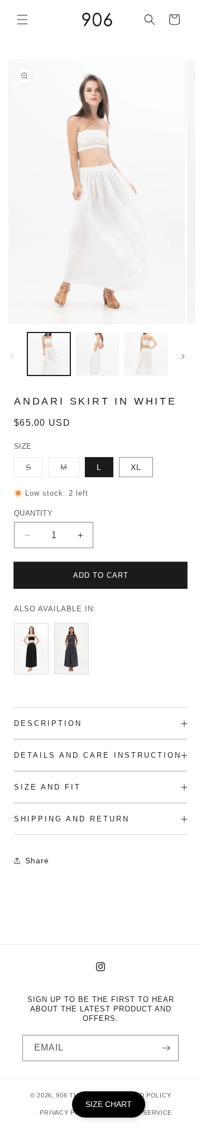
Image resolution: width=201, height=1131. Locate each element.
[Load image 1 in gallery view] (48, 354)
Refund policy (143, 1095)
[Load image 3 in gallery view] (146, 354)
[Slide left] (12, 356)
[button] (22, 19)
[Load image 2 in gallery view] (97, 354)
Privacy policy (67, 1112)
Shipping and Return (72, 819)
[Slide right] (183, 356)
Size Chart (108, 1104)
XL (136, 467)
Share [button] (37, 860)
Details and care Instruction (97, 755)
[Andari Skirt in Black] (34, 674)
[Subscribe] (166, 1048)
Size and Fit (47, 787)
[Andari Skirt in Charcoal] (74, 674)
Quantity (33, 513)
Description (48, 723)
